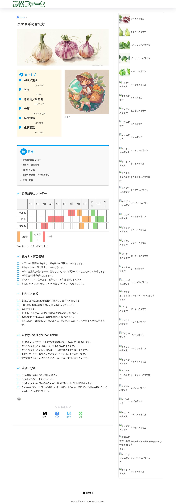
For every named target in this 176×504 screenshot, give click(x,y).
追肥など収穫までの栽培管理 (36, 175)
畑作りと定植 (29, 170)
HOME (89, 493)
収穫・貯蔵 (28, 180)
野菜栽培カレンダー (32, 160)
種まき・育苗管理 (31, 165)
